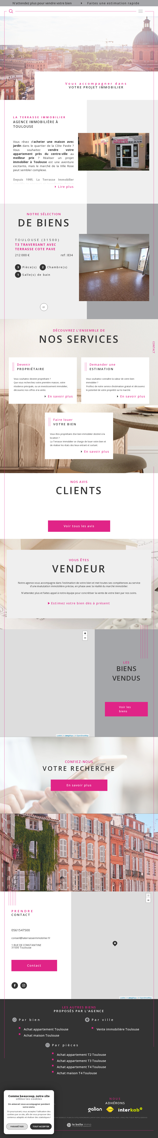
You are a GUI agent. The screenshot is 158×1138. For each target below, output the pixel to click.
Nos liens (120, 1117)
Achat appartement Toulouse (46, 1029)
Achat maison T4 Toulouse (77, 1073)
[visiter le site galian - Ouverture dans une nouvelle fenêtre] (95, 1109)
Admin (111, 1117)
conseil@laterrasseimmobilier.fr (30, 938)
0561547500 (20, 930)
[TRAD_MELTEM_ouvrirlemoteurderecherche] (11, 11)
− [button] (85, 638)
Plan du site (72, 1117)
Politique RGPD (132, 1117)
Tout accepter (41, 1126)
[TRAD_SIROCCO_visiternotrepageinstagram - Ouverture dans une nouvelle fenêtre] (23, 985)
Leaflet (59, 735)
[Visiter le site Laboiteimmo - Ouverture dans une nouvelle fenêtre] (78, 1128)
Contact (154, 347)
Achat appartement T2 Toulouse (81, 1055)
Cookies (143, 1117)
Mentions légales (99, 1117)
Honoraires (84, 1117)
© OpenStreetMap (81, 735)
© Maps (68, 735)
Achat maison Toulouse (41, 1035)
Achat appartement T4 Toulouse (81, 1067)
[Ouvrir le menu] (140, 11)
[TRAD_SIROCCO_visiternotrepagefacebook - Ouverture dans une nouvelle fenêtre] (14, 985)
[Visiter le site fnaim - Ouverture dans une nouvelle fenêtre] (110, 1109)
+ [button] (85, 633)
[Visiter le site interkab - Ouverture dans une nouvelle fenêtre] (130, 1109)
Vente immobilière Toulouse (118, 1029)
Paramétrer (17, 1126)
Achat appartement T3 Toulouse (81, 1061)
